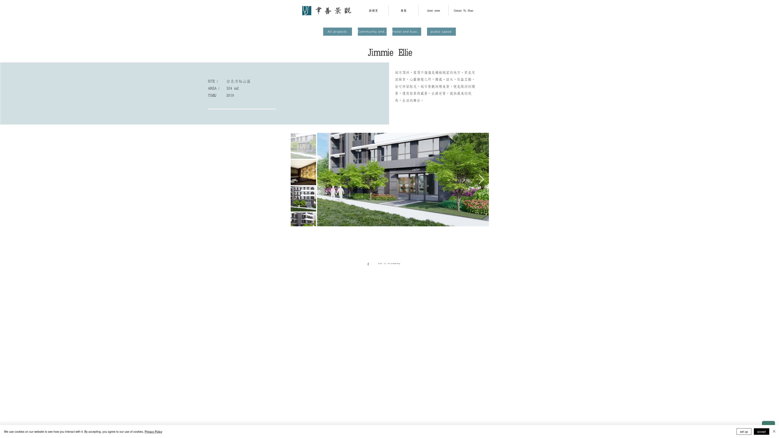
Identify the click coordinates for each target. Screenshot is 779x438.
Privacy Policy (153, 431)
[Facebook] (368, 264)
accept (761, 431)
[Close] (774, 431)
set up (744, 431)
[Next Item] (481, 179)
